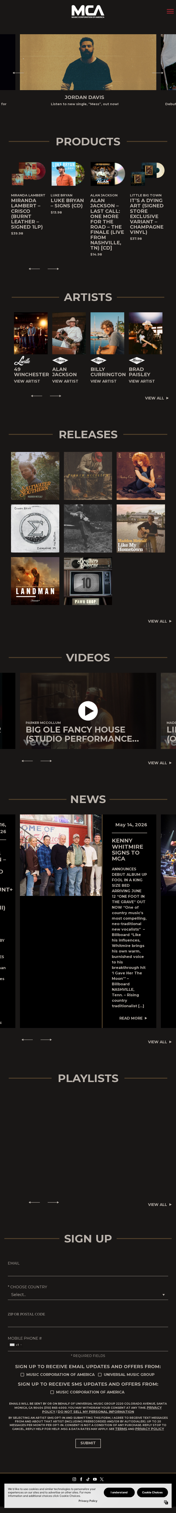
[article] (88, 711)
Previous (16, 73)
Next (159, 73)
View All (154, 398)
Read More (131, 1018)
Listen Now (30, 476)
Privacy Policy (149, 1429)
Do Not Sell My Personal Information (96, 1412)
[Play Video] (88, 711)
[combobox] (15, 1345)
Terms (121, 1429)
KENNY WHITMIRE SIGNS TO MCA (127, 849)
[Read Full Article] (61, 855)
